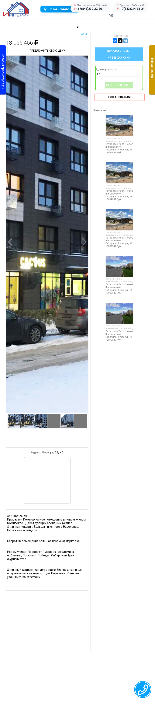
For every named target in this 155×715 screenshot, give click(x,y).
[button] (20, 9)
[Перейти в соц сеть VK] (111, 17)
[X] (120, 40)
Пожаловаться (119, 97)
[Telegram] (125, 40)
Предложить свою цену (47, 50)
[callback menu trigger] (142, 689)
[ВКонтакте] (115, 40)
